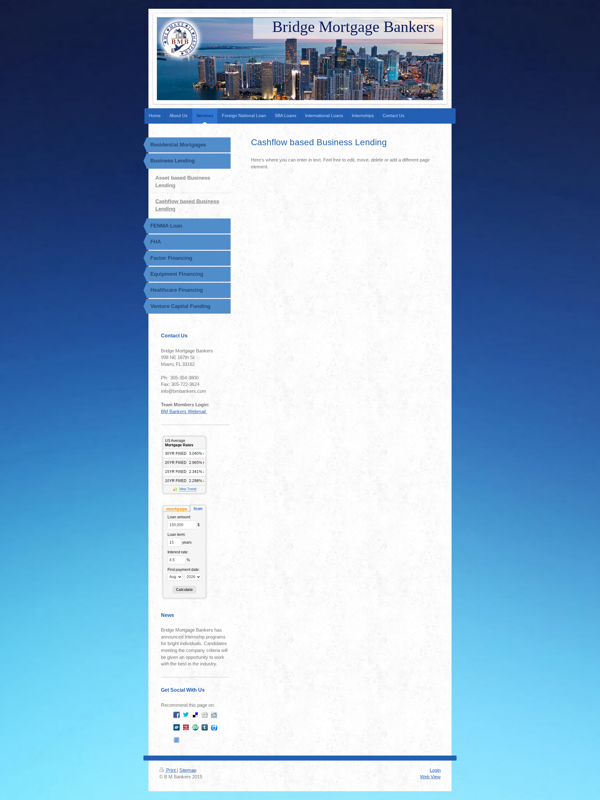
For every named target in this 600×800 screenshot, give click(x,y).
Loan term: (177, 534)
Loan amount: (179, 517)
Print (171, 770)
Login (435, 770)
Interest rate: (178, 552)
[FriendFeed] (176, 740)
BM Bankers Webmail (184, 411)
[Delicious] (195, 715)
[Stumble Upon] (195, 727)
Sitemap (187, 770)
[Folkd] (176, 727)
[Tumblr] (205, 727)
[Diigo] (214, 727)
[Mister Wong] (186, 727)
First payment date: (184, 569)
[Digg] (205, 715)
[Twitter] (186, 715)
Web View (430, 776)
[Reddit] (214, 715)
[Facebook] (176, 715)
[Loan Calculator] (184, 508)
